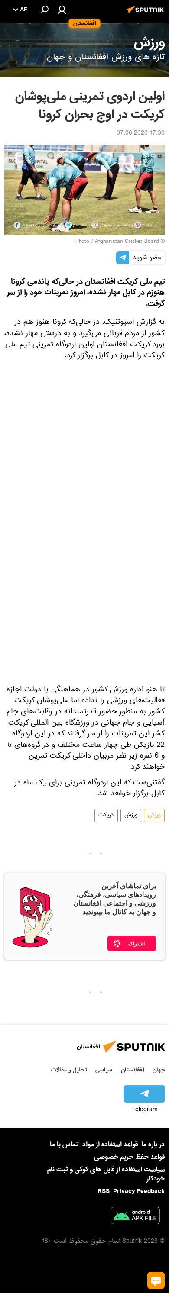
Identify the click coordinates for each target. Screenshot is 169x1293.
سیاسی (103, 1070)
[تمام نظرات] (156, 1280)
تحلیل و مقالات (69, 1070)
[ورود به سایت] (62, 9)
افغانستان (132, 1070)
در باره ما (153, 1144)
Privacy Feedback (139, 1191)
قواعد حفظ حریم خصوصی (129, 1157)
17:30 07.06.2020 (141, 134)
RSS (104, 1191)
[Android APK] (135, 1217)
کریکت (106, 815)
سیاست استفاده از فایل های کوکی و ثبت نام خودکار (106, 1174)
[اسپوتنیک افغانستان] (147, 14)
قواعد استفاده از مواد (110, 1144)
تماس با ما (64, 1145)
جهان (159, 1070)
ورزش (154, 815)
